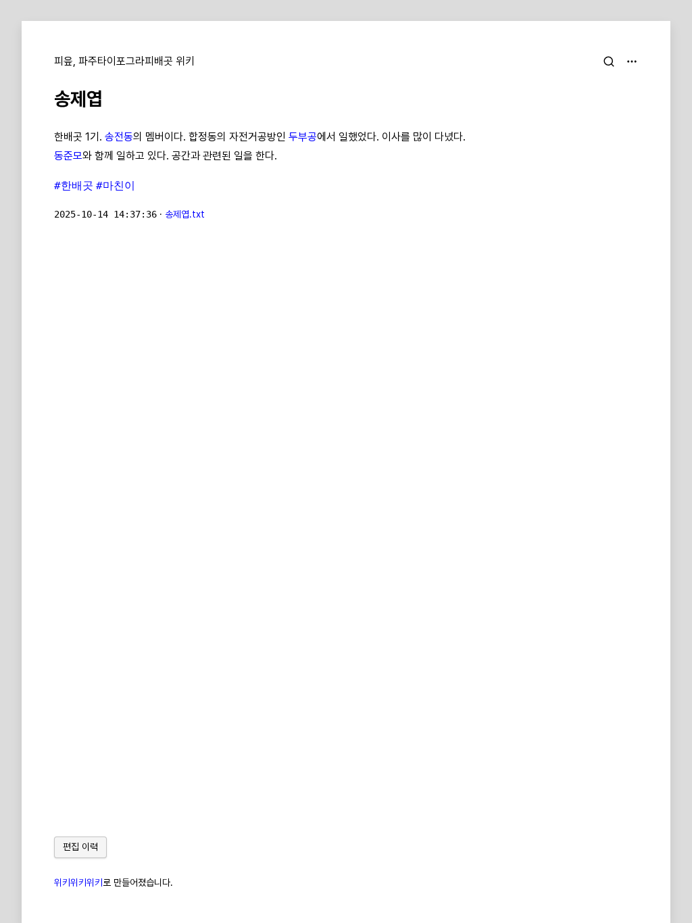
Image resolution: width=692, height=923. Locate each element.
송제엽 (78, 98)
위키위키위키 (78, 882)
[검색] (609, 61)
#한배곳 (73, 185)
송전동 (119, 136)
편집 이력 (80, 846)
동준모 (68, 155)
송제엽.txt (185, 214)
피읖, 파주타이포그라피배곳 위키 (124, 61)
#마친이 (115, 185)
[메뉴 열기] (632, 61)
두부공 (303, 136)
